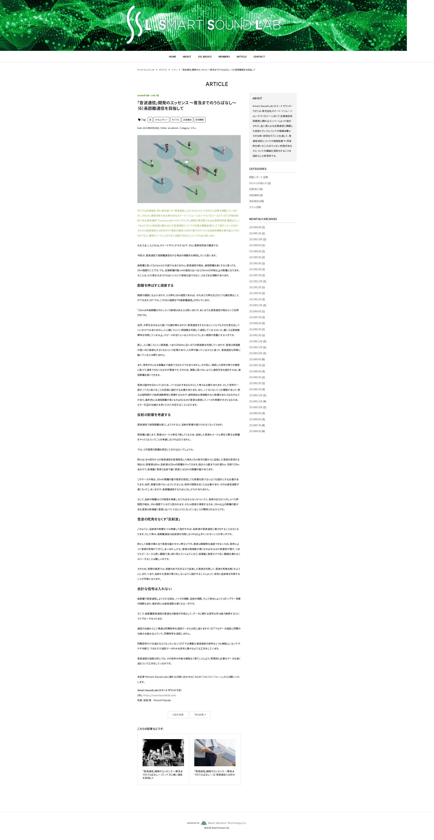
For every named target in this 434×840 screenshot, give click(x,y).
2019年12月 (255, 341)
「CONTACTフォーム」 (212, 676)
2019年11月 (255, 347)
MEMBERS (224, 56)
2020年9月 (255, 311)
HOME (172, 56)
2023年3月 (255, 263)
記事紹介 (254, 189)
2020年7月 (255, 317)
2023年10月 (255, 239)
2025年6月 (255, 227)
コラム (252, 207)
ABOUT (187, 56)
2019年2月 (255, 383)
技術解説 (254, 201)
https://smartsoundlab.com (159, 695)
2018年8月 (255, 419)
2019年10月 (255, 353)
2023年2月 (255, 269)
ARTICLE (242, 56)
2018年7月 (255, 425)
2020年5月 (255, 329)
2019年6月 (255, 371)
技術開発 (254, 195)
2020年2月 (255, 335)
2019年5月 (255, 377)
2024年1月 (255, 233)
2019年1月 (255, 389)
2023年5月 (255, 257)
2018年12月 (255, 395)
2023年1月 (255, 275)
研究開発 (199, 119)
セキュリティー (161, 119)
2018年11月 (255, 401)
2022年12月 (255, 281)
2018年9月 (255, 413)
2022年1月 (255, 287)
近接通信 (187, 119)
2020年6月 (255, 323)
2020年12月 (255, 305)
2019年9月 (255, 359)
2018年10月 (255, 407)
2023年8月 (255, 245)
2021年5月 (255, 293)
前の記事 (179, 714)
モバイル (175, 119)
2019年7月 (255, 365)
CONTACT (259, 56)
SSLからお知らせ (258, 183)
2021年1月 (255, 299)
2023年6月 (255, 251)
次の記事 (199, 714)
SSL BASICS (205, 56)
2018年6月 (255, 431)
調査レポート (256, 177)
